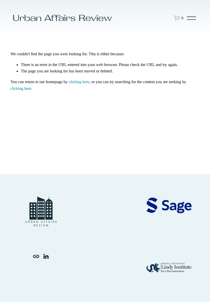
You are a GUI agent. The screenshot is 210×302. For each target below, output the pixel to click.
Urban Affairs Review (62, 18)
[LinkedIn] (46, 256)
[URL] (36, 256)
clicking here (79, 82)
